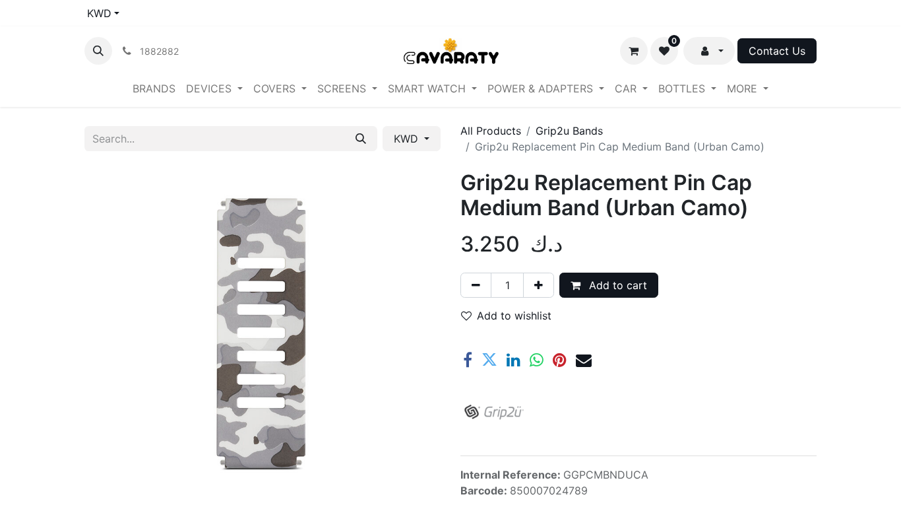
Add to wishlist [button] (514, 315)
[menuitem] (154, 88)
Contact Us (777, 50)
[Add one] (538, 285)
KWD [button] (407, 138)
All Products (490, 130)
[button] (98, 51)
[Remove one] (475, 285)
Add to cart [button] (616, 285)
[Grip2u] (493, 412)
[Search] (360, 138)
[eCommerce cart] (634, 51)
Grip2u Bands (569, 130)
